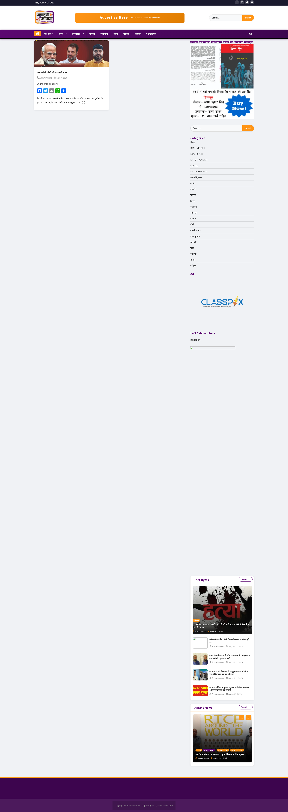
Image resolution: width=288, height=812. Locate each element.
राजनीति (104, 33)
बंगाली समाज (195, 230)
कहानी (138, 33)
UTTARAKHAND (198, 171)
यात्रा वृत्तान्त (195, 236)
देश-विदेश (48, 33)
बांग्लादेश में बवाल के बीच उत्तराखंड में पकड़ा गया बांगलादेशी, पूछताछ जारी (229, 657)
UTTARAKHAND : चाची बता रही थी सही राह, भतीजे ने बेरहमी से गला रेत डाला (221, 626)
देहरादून (193, 206)
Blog (192, 142)
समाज (92, 33)
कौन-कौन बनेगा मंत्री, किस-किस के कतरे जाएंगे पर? (229, 641)
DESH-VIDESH (197, 147)
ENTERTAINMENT (199, 159)
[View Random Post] (250, 34)
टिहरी (192, 200)
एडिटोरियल (151, 33)
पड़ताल (193, 218)
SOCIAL (194, 165)
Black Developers (165, 805)
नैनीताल (193, 212)
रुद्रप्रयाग (193, 253)
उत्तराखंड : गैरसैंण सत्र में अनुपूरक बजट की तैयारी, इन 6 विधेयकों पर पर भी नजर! (230, 673)
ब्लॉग (116, 33)
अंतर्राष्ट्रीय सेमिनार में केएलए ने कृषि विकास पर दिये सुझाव (219, 754)
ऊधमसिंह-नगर (196, 177)
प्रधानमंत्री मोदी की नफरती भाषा (52, 72)
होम (37, 33)
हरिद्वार (193, 265)
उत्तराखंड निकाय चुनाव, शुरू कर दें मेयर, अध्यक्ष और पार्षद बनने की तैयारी (229, 689)
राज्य (61, 33)
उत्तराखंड (76, 33)
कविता (126, 33)
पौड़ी (192, 224)
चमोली (193, 195)
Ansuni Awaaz (45, 77)
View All (244, 579)
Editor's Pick (196, 153)
